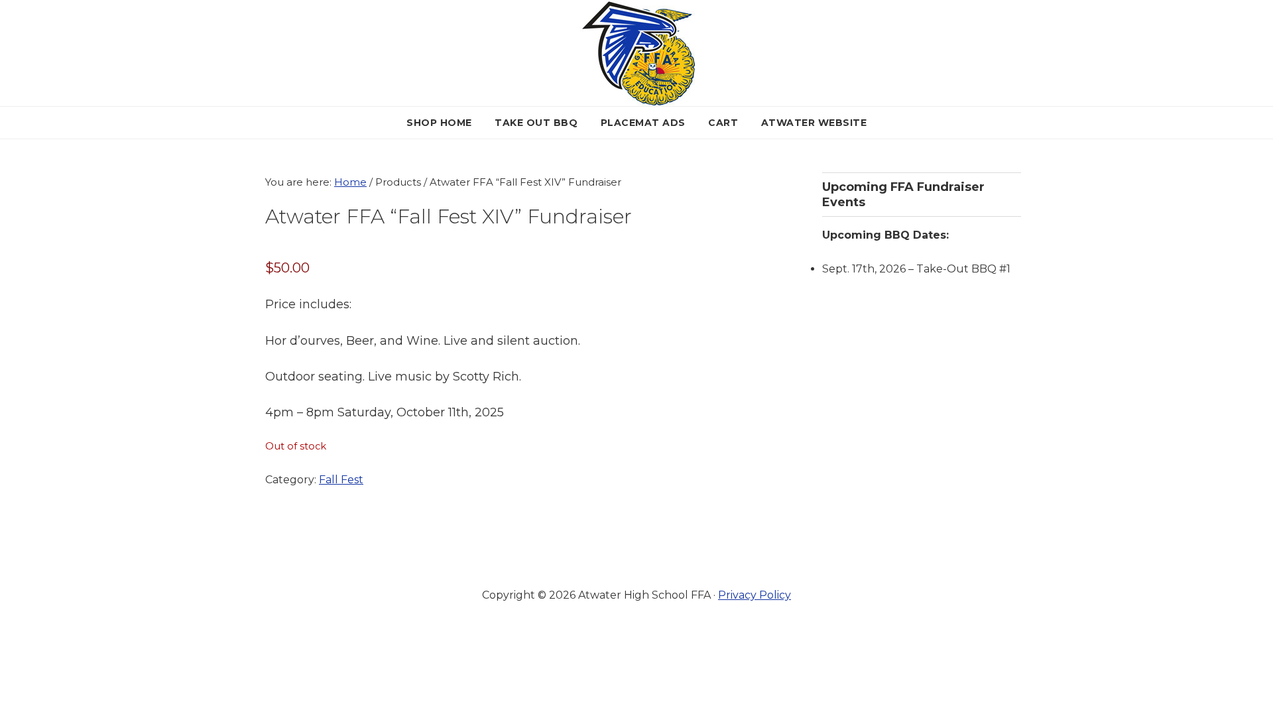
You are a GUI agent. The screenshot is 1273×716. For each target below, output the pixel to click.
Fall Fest (341, 479)
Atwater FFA (637, 53)
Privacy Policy (754, 595)
